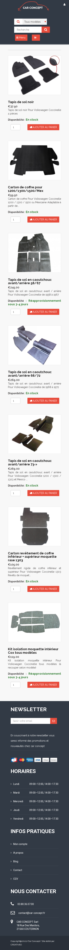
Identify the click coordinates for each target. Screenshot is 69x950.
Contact (17, 870)
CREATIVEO (16, 944)
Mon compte (20, 844)
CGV (15, 878)
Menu (21, 37)
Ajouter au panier (44, 127)
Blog (15, 861)
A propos (18, 852)
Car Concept (34, 941)
